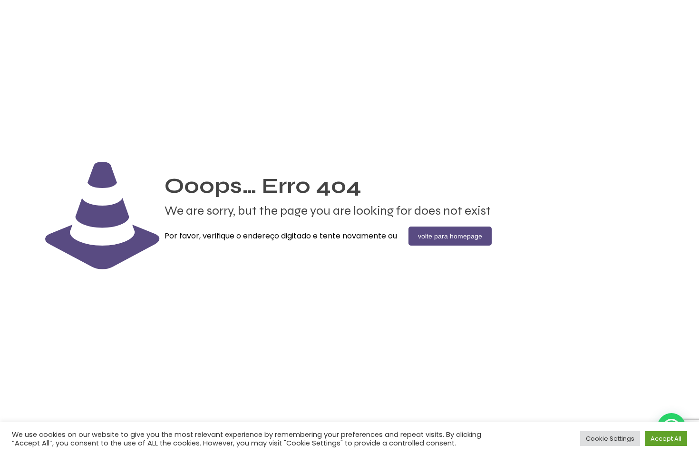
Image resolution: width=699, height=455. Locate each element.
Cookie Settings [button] (610, 438)
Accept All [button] (665, 438)
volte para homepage (450, 236)
